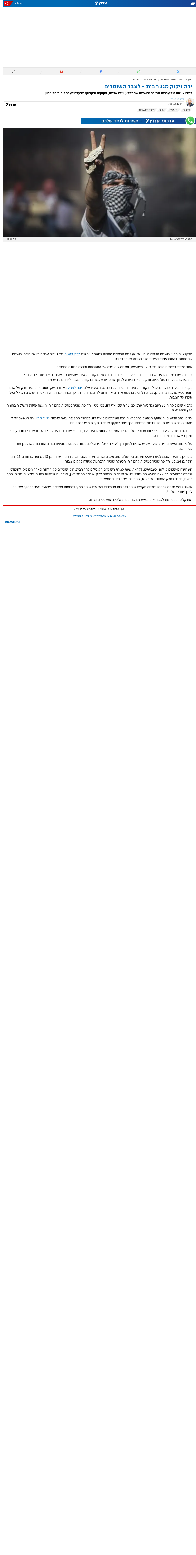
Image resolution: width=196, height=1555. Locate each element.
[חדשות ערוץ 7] (98, 3)
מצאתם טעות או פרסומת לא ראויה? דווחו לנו (96, 516)
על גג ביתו (40, 418)
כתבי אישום (69, 354)
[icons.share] (6, 3)
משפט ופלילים (174, 79)
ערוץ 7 (186, 79)
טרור (159, 110)
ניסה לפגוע (72, 387)
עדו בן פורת (174, 99)
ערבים (183, 110)
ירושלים (171, 110)
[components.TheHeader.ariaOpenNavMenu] (165, 3)
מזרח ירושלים (144, 110)
